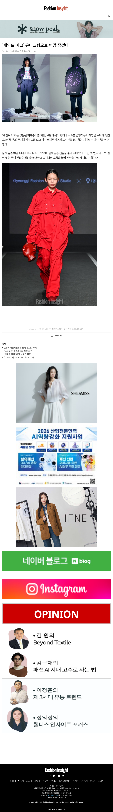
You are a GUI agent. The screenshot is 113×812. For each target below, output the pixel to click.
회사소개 (13, 781)
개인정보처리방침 (64, 781)
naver (63, 776)
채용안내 (21, 781)
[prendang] (56, 455)
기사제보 (53, 781)
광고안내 (29, 781)
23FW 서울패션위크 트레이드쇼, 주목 (20, 347)
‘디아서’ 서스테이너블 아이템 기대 (19, 357)
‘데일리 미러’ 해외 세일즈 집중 (17, 354)
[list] (56, 393)
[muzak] (56, 517)
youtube (59, 776)
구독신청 (45, 781)
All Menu (3, 16)
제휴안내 (37, 781)
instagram (54, 776)
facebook (50, 776)
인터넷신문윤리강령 (96, 781)
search (109, 16)
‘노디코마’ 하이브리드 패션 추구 (18, 350)
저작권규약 (84, 781)
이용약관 (75, 781)
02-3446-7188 (53, 795)
